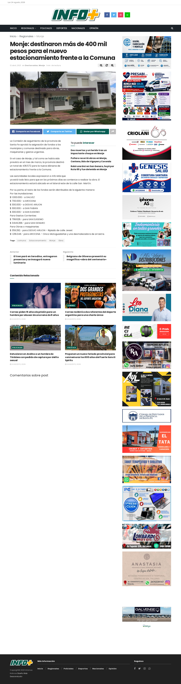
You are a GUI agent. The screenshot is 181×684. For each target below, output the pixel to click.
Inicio (13, 28)
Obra (61, 240)
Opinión (93, 28)
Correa (71, 305)
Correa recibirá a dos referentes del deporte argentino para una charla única (90, 313)
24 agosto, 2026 (18, 319)
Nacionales (78, 28)
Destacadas (31, 65)
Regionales (27, 28)
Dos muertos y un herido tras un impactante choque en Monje (89, 152)
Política (71, 347)
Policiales (46, 28)
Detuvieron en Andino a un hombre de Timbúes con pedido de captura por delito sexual (34, 357)
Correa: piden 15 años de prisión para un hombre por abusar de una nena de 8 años (34, 313)
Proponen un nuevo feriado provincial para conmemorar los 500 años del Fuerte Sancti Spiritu (90, 357)
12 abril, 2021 (15, 65)
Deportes (61, 28)
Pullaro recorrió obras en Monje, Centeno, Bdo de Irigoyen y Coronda (91, 160)
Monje (40, 36)
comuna (22, 240)
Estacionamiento (37, 240)
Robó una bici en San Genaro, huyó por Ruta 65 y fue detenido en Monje (92, 168)
